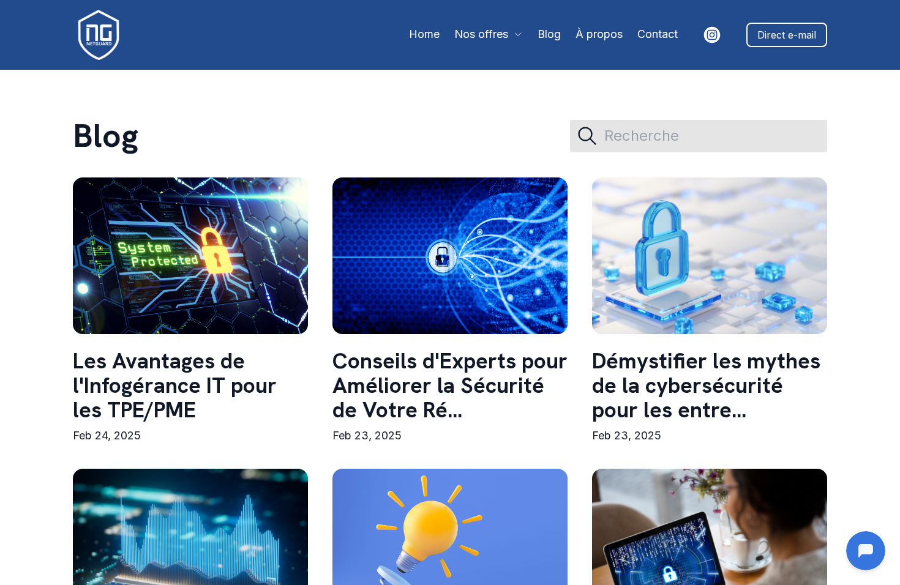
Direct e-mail (786, 35)
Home (424, 34)
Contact (657, 34)
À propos (599, 34)
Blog (549, 34)
